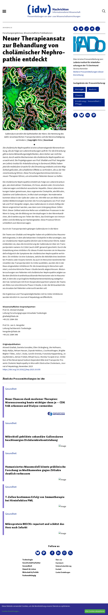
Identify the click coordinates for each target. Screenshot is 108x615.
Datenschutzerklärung (63, 566)
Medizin (93, 89)
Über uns (59, 560)
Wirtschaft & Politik (30, 572)
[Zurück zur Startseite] (54, 11)
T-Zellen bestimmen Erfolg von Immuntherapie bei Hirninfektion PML (34, 498)
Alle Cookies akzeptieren (94, 611)
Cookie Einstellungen (63, 572)
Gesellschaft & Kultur (31, 563)
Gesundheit (27, 566)
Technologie (27, 559)
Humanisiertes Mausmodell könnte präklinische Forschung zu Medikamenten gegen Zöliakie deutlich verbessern (35, 470)
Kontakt (58, 569)
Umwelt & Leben (29, 569)
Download (48, 140)
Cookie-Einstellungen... (11, 611)
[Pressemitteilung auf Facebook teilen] (75, 115)
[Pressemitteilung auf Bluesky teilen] (81, 115)
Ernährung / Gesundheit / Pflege (88, 102)
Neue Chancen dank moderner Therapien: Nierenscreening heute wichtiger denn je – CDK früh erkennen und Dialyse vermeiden (35, 402)
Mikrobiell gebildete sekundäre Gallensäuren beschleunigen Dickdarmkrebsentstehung (34, 438)
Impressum (59, 563)
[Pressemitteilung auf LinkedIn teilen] (87, 115)
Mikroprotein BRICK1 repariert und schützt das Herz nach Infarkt (34, 525)
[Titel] (75, 28)
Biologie (79, 89)
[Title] (86, 28)
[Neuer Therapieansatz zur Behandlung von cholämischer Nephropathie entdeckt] (81, 28)
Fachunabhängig (29, 575)
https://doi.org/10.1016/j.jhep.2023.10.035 (21, 369)
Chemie (79, 95)
